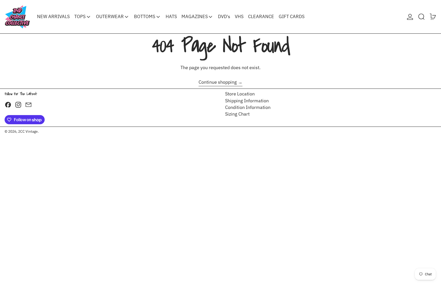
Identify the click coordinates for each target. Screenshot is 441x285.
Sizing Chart (237, 114)
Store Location (240, 94)
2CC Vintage (28, 131)
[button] (421, 16)
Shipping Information (247, 101)
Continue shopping (218, 82)
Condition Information (248, 107)
